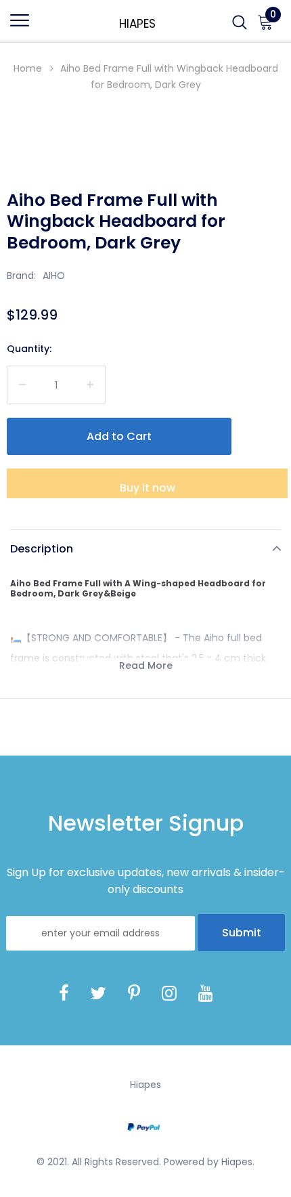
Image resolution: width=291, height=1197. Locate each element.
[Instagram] (169, 992)
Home (28, 68)
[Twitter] (98, 992)
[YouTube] (205, 992)
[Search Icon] (239, 26)
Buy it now (147, 488)
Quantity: (29, 348)
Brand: (21, 275)
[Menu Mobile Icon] (19, 26)
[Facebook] (63, 992)
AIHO (54, 275)
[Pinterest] (134, 992)
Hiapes (137, 24)
